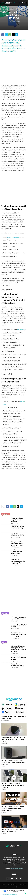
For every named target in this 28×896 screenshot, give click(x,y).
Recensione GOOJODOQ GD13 (17, 665)
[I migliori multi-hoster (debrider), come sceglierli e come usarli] (6, 544)
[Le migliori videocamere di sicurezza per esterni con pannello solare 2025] (14, 775)
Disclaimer (10, 884)
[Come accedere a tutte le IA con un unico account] (14, 708)
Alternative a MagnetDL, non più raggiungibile (18, 561)
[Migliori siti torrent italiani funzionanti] (6, 536)
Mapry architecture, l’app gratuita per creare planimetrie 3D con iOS (18, 648)
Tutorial (21, 8)
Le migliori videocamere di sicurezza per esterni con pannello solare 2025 (13, 785)
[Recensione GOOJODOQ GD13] (6, 666)
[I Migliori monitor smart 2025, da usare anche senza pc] (14, 821)
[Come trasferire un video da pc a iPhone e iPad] (6, 658)
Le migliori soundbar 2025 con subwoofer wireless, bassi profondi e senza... (13, 762)
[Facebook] (2, 34)
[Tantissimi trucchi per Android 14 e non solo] (6, 619)
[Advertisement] (14, 69)
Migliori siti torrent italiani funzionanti (17, 535)
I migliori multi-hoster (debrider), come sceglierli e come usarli (17, 544)
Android (11, 8)
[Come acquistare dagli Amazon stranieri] (6, 520)
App (16, 8)
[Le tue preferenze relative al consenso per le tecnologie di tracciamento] (25, 893)
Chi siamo (4, 884)
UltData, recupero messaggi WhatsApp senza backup (18, 634)
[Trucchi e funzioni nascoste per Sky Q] (6, 528)
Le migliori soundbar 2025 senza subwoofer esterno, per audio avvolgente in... (12, 808)
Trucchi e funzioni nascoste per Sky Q (17, 527)
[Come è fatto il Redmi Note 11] (6, 627)
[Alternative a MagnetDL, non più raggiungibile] (6, 562)
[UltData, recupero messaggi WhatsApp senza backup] (6, 635)
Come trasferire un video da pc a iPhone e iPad (18, 657)
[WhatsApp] (9, 34)
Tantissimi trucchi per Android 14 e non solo (18, 618)
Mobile (6, 8)
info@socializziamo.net (17, 868)
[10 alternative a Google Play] (6, 554)
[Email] (13, 34)
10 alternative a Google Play (16, 552)
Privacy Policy (16, 884)
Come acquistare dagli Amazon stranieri (17, 519)
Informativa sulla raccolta (9, 894)
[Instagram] (12, 878)
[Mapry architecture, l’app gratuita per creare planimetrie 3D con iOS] (6, 648)
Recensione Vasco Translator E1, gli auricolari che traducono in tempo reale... (13, 739)
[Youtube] (20, 878)
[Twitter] (6, 34)
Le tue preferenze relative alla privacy (15, 891)
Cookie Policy (23, 884)
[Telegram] (16, 34)
